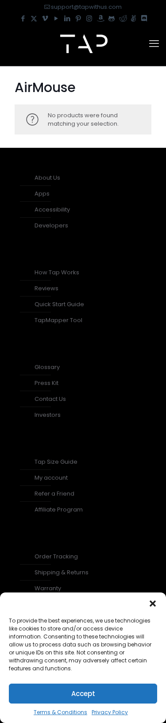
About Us (47, 177)
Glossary (47, 367)
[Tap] (83, 44)
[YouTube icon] (56, 18)
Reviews (46, 288)
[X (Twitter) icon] (34, 18)
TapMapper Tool (58, 320)
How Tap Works (57, 272)
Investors (48, 415)
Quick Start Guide (59, 304)
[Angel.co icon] (133, 18)
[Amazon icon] (100, 18)
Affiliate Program (59, 509)
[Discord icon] (144, 18)
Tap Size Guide (56, 462)
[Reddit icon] (122, 18)
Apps (42, 193)
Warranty (48, 588)
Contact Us (50, 399)
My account (51, 477)
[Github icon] (111, 18)
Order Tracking (56, 556)
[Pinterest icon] (78, 18)
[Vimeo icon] (45, 18)
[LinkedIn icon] (67, 18)
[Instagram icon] (89, 18)
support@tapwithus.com (86, 7)
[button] (152, 603)
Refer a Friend (54, 493)
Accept (83, 693)
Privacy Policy (110, 712)
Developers (51, 225)
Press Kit (46, 383)
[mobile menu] (154, 43)
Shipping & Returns (62, 572)
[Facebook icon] (22, 18)
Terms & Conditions (60, 712)
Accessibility (52, 209)
